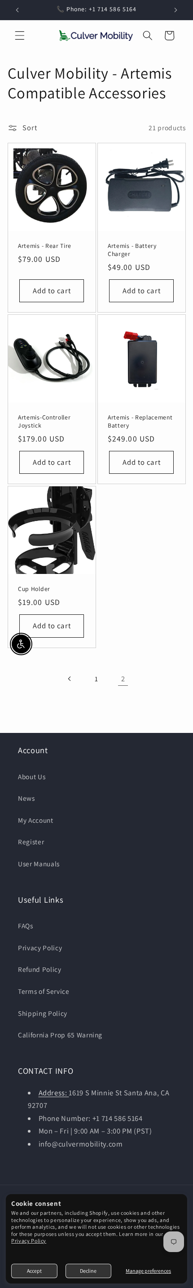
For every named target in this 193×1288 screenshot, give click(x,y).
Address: (54, 1093)
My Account (35, 820)
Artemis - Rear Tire (44, 245)
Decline (88, 1270)
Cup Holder (34, 589)
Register (31, 841)
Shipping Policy (42, 1013)
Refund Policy (39, 969)
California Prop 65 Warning (60, 1034)
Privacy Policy (28, 1240)
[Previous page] (69, 678)
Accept (34, 1270)
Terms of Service (44, 991)
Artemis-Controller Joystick (44, 421)
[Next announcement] (176, 10)
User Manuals (39, 863)
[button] (20, 35)
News (26, 798)
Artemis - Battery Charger (132, 249)
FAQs (25, 925)
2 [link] (123, 679)
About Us (31, 776)
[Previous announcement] (17, 10)
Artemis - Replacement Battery (140, 421)
